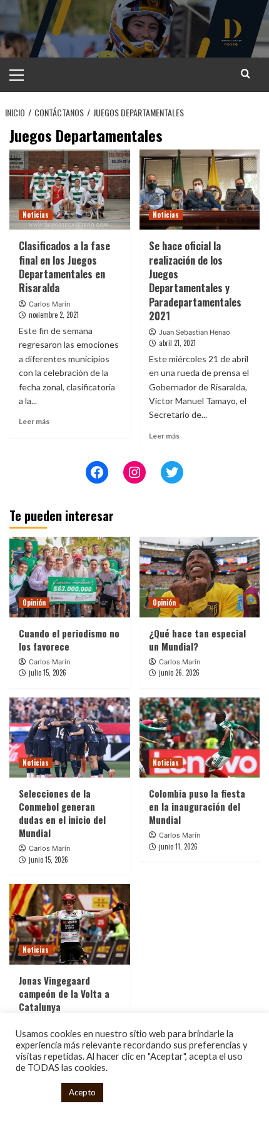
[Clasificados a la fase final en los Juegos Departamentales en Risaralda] (69, 190)
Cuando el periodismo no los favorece (69, 639)
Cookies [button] (35, 1092)
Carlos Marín (49, 304)
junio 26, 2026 (179, 672)
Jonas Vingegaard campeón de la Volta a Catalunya (64, 993)
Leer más (34, 421)
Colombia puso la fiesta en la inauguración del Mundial (197, 806)
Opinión (34, 602)
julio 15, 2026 (47, 672)
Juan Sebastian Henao (194, 332)
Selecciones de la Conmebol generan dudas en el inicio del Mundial (62, 812)
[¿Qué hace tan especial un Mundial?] (200, 577)
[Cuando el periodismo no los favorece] (69, 577)
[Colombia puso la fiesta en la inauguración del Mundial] (200, 737)
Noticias (36, 215)
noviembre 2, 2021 (54, 315)
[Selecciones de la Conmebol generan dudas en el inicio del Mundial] (69, 737)
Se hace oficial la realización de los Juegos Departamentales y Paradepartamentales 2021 (195, 280)
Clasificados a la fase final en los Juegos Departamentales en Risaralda (64, 266)
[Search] (245, 73)
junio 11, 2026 (178, 846)
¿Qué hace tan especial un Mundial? (197, 639)
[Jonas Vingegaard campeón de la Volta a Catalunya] (69, 924)
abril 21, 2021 (177, 343)
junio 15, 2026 (48, 860)
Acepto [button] (82, 1092)
